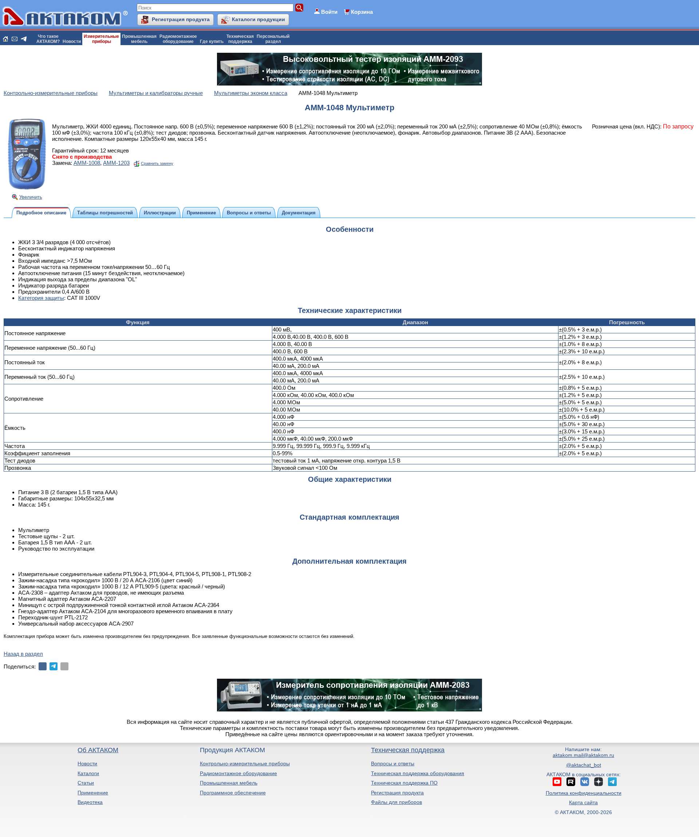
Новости (72, 41)
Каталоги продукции (258, 19)
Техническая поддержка (408, 750)
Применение (93, 793)
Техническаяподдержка (240, 39)
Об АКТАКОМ (98, 750)
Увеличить (30, 197)
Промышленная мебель (228, 783)
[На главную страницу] (5, 39)
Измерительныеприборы (101, 39)
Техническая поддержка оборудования (417, 773)
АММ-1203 (116, 163)
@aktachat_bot (583, 765)
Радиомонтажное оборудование (238, 773)
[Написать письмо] (14, 39)
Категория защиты (41, 298)
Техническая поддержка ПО (404, 783)
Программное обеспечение (233, 793)
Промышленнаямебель (139, 39)
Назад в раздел (23, 654)
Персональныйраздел (273, 39)
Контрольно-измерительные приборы (245, 763)
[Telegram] (54, 666)
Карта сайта (583, 802)
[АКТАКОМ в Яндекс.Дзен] (598, 781)
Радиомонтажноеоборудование (178, 39)
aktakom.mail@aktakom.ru (583, 755)
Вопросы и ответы (392, 763)
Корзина (362, 12)
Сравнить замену (157, 163)
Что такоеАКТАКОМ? (48, 39)
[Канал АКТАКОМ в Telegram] (612, 781)
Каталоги (88, 773)
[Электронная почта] (64, 666)
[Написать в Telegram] (23, 39)
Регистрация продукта (181, 19)
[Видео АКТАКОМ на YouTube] (557, 781)
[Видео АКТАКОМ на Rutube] (570, 781)
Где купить (212, 41)
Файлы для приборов (396, 802)
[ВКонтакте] (43, 666)
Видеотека (90, 802)
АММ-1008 (87, 163)
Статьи (86, 783)
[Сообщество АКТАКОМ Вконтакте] (584, 781)
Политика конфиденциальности (583, 793)
